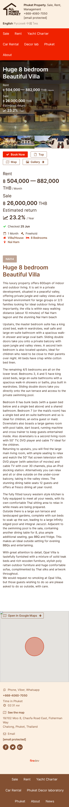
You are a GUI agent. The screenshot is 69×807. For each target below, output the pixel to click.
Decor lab (31, 44)
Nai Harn (13, 242)
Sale (6, 33)
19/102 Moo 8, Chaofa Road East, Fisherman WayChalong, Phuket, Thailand (32, 719)
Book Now (18, 154)
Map (14, 162)
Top (41, 154)
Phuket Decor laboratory (45, 790)
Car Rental (11, 44)
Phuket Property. (35, 5)
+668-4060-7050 (35, 13)
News (50, 801)
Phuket (49, 44)
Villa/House (16, 237)
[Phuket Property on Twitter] (13, 747)
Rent (18, 33)
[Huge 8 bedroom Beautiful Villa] (8, 142)
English (8, 23)
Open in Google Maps (22, 615)
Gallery (35, 162)
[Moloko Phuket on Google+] (20, 747)
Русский (19, 23)
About (7, 55)
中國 (29, 23)
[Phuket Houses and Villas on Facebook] (5, 747)
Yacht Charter (38, 33)
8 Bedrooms (39, 237)
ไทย (35, 23)
